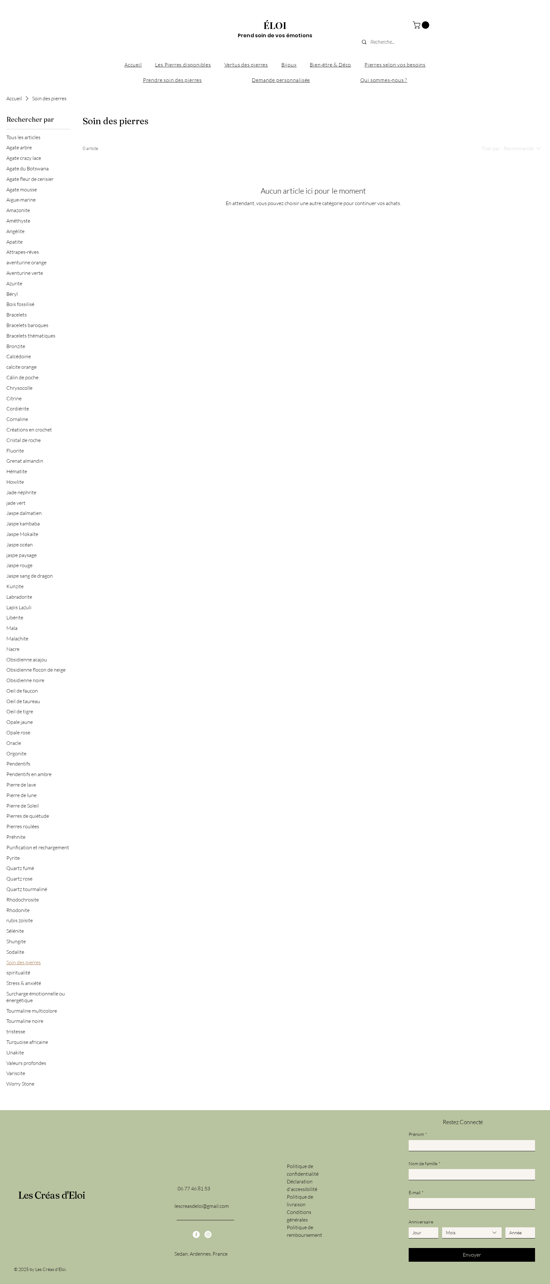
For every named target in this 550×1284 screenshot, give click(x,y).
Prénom (418, 1134)
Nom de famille (425, 1163)
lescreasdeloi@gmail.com (201, 1206)
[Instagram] (208, 1234)
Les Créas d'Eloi (51, 1195)
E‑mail (416, 1192)
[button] (422, 25)
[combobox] (472, 1232)
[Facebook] (196, 1234)
